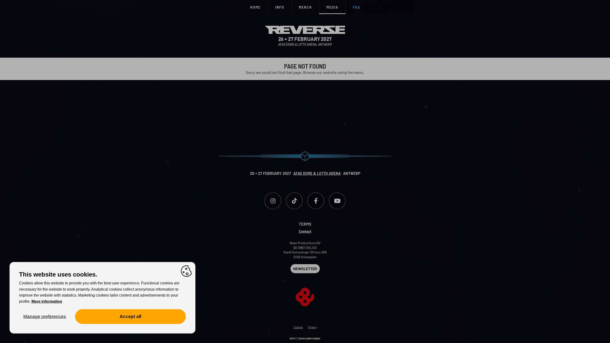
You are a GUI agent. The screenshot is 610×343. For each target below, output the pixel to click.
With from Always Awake (305, 338)
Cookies (298, 327)
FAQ (356, 7)
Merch (305, 7)
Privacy (312, 327)
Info (279, 7)
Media (332, 7)
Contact (305, 231)
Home (255, 7)
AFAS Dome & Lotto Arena (317, 173)
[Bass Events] (305, 290)
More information (46, 301)
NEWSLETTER (305, 268)
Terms (305, 224)
